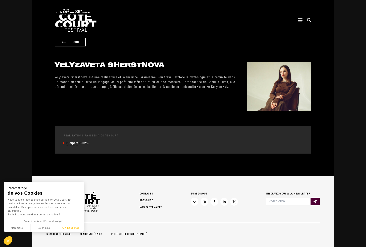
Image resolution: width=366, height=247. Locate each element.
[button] (8, 240)
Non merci (17, 227)
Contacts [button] (146, 193)
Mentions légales (91, 234)
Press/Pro (146, 200)
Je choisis (44, 227)
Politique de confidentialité (129, 234)
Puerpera (72, 143)
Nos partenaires (151, 207)
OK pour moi (70, 227)
